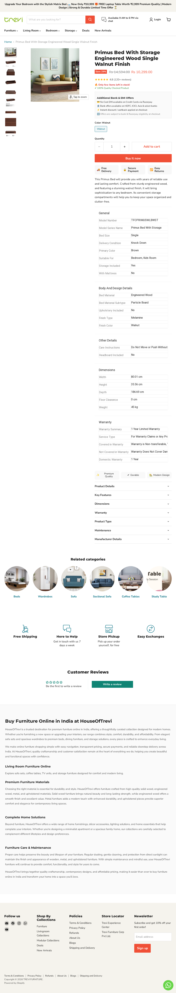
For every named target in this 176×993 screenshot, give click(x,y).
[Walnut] (101, 133)
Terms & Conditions (80, 923)
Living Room (31, 30)
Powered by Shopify (14, 983)
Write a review (112, 684)
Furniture (10, 30)
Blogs (72, 943)
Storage (70, 30)
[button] (10, 52)
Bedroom (52, 30)
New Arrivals (103, 30)
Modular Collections (48, 940)
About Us (74, 938)
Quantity (99, 138)
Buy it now (133, 158)
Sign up (142, 948)
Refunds (74, 933)
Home (8, 41)
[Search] (90, 20)
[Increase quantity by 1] (124, 146)
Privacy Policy (77, 928)
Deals (86, 30)
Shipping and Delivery (82, 948)
